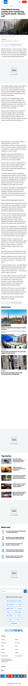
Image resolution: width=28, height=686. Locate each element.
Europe (3, 639)
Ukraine (20, 608)
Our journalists (18, 655)
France (10, 619)
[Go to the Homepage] (5, 2)
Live (24, 1)
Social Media (14, 623)
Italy (18, 619)
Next (16, 646)
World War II (10, 616)
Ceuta (8, 612)
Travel (16, 649)
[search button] (25, 591)
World (16, 639)
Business (6, 6)
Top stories (6, 456)
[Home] (1, 6)
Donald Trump (9, 608)
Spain (20, 604)
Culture (3, 652)
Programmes (4, 655)
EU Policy (17, 642)
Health (3, 649)
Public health (17, 612)
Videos (17, 652)
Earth (2, 646)
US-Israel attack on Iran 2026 (14, 601)
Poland (19, 616)
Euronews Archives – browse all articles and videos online (7, 660)
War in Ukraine (10, 604)
